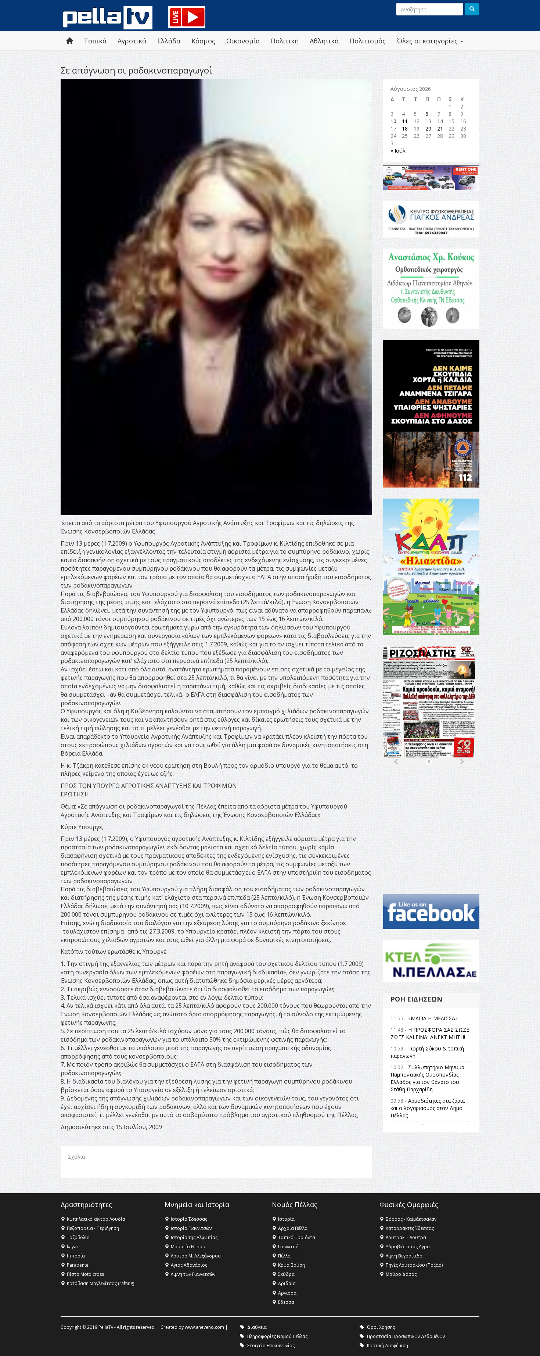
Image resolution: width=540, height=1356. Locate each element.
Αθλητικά (324, 40)
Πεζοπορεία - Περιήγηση (93, 1228)
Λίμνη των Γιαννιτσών (193, 1274)
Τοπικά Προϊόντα (296, 1237)
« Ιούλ (398, 150)
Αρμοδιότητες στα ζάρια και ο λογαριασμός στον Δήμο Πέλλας (427, 1108)
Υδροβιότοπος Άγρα (408, 1246)
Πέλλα (284, 1256)
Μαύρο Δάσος (401, 1274)
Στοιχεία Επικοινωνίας (271, 1345)
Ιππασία (76, 1256)
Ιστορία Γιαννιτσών (191, 1228)
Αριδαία (287, 1283)
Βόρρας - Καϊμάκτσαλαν (411, 1219)
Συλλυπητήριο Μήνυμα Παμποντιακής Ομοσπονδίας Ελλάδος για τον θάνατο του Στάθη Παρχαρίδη (427, 1078)
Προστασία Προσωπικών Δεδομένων (406, 1336)
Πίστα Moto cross (85, 1274)
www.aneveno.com (204, 1327)
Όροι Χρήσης (381, 1327)
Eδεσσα (286, 1302)
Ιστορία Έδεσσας (189, 1219)
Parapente (78, 1265)
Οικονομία (243, 40)
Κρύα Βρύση (291, 1265)
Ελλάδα (168, 40)
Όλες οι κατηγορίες (428, 40)
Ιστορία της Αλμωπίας (194, 1237)
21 (440, 128)
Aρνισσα (287, 1293)
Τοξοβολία (78, 1237)
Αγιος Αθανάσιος (189, 1265)
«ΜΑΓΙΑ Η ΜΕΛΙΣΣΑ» (433, 1018)
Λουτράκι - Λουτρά (406, 1237)
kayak (73, 1246)
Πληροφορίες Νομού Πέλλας (277, 1336)
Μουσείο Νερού (188, 1246)
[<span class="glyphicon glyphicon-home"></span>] (69, 41)
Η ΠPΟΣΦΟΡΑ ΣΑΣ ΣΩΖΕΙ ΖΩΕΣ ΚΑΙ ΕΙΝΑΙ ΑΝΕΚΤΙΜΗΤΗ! (430, 1033)
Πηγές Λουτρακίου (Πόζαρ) (414, 1265)
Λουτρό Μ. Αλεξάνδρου (196, 1256)
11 (405, 121)
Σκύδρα (286, 1274)
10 (393, 121)
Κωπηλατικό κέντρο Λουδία (96, 1219)
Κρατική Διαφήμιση (387, 1345)
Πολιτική (285, 40)
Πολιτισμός (368, 40)
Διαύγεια (257, 1327)
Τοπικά (95, 40)
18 (405, 128)
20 (428, 128)
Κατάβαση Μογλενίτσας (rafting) (100, 1283)
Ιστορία (286, 1219)
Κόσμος (203, 40)
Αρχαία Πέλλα (292, 1228)
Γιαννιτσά (288, 1246)
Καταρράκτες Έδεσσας (410, 1228)
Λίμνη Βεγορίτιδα (404, 1256)
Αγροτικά (132, 40)
